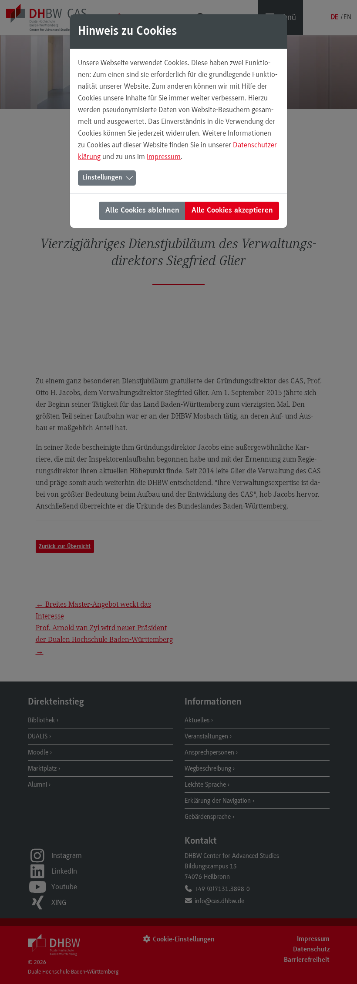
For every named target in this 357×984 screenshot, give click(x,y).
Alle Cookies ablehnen (142, 211)
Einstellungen (102, 177)
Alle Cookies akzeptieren (232, 211)
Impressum (164, 156)
